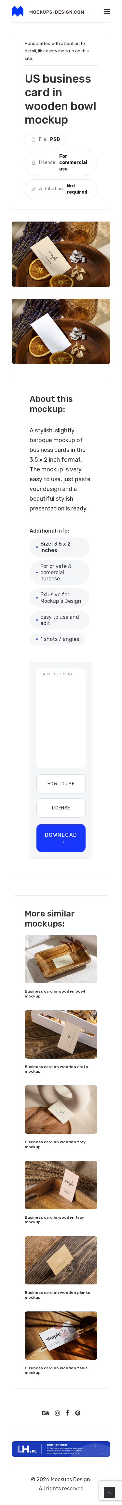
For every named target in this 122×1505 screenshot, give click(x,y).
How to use (61, 784)
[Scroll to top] (109, 1492)
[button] (107, 11)
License (61, 808)
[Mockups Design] (48, 11)
